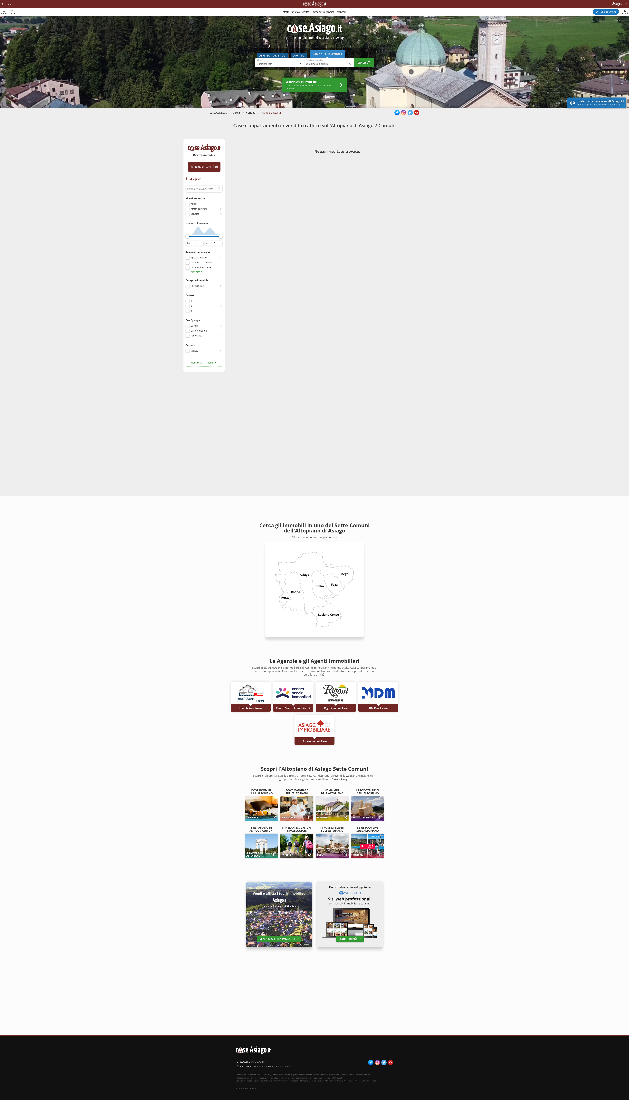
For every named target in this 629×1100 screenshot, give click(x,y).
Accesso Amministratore (246, 1088)
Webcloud (348, 1081)
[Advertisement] (204, 426)
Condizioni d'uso (369, 1081)
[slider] (187, 236)
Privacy (357, 1081)
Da (188, 243)
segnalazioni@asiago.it (332, 1078)
